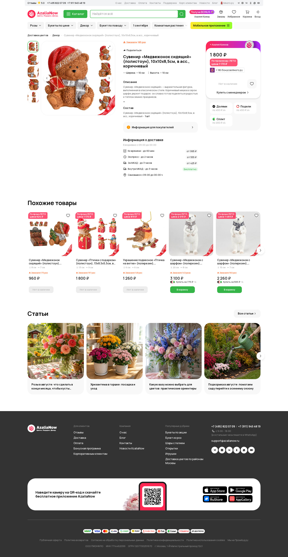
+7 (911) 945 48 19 (249, 426)
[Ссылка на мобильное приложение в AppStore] (215, 490)
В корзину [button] (182, 289)
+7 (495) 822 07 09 (223, 426)
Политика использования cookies (205, 540)
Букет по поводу (111, 25)
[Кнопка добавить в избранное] (68, 216)
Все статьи (245, 313)
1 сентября (140, 25)
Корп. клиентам (188, 3)
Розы (33, 25)
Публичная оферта (51, 540)
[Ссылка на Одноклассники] (236, 450)
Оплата (142, 3)
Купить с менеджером (231, 92)
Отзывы (32, 3)
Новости (205, 3)
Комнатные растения (169, 25)
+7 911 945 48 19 (76, 2)
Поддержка (170, 3)
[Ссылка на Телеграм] (214, 450)
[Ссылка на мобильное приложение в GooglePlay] (240, 490)
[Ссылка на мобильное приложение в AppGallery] (240, 498)
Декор (84, 25)
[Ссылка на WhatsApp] (244, 450)
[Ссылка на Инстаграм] (222, 450)
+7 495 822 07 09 (56, 2)
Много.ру (228, 3)
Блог (215, 3)
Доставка (130, 3)
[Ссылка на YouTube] (251, 450)
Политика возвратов (76, 540)
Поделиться (134, 50)
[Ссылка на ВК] (229, 450)
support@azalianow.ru (225, 441)
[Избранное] (251, 83)
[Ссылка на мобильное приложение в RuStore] (215, 498)
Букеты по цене (59, 25)
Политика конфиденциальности (165, 540)
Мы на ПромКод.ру (238, 540)
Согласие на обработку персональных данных (117, 540)
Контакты (155, 3)
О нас (118, 3)
